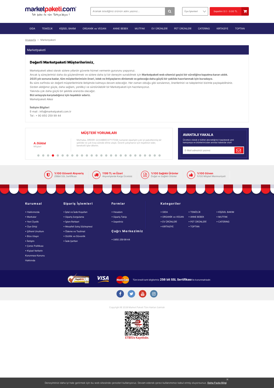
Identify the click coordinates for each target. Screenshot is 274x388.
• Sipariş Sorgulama (73, 216)
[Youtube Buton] (142, 294)
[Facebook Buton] (120, 294)
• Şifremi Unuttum (34, 231)
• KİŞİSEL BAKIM (225, 212)
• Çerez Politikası (34, 245)
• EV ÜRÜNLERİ (168, 221)
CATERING (204, 28)
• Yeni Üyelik (32, 221)
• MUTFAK (222, 216)
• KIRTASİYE (167, 226)
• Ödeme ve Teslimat (74, 231)
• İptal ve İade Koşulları (75, 212)
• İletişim (29, 241)
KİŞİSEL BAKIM (67, 28)
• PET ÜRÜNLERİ (197, 221)
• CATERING (222, 221)
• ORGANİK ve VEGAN (172, 216)
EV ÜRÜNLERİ (159, 28)
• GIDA (164, 212)
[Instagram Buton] (153, 294)
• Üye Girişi (31, 226)
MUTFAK (140, 28)
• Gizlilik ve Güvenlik (74, 236)
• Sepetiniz (117, 221)
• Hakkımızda (32, 212)
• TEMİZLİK (194, 212)
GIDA (32, 28)
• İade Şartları (70, 241)
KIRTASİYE (222, 28)
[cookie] (227, 379)
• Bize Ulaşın (32, 236)
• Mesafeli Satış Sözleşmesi (77, 226)
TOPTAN (240, 28)
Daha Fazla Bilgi (217, 382)
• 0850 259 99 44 (120, 239)
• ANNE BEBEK (196, 216)
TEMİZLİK (47, 28)
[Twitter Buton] (131, 294)
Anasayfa (30, 39)
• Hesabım (116, 212)
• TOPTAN (193, 226)
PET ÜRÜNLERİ (182, 28)
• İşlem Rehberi (71, 221)
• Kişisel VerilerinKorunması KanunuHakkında (35, 255)
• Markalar (30, 216)
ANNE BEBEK (120, 28)
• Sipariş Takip (119, 216)
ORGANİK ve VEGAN (94, 28)
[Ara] (169, 11)
